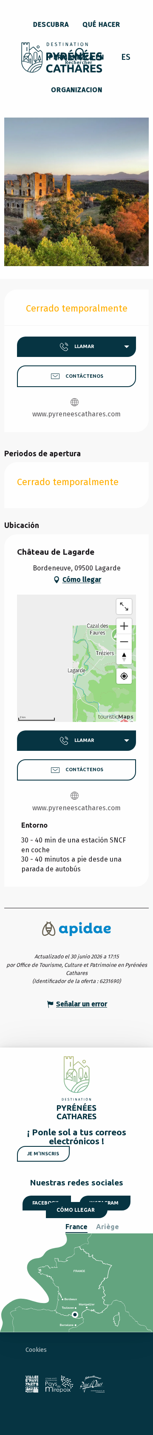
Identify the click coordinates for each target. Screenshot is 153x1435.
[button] (79, 58)
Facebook (45, 1202)
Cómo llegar (76, 1210)
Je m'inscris (43, 1153)
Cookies (36, 1350)
